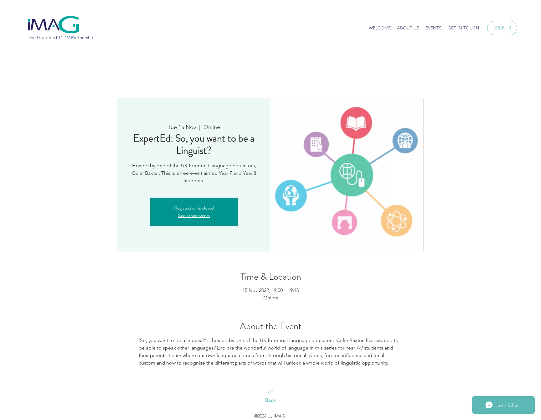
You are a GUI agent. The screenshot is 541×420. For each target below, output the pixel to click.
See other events (194, 215)
